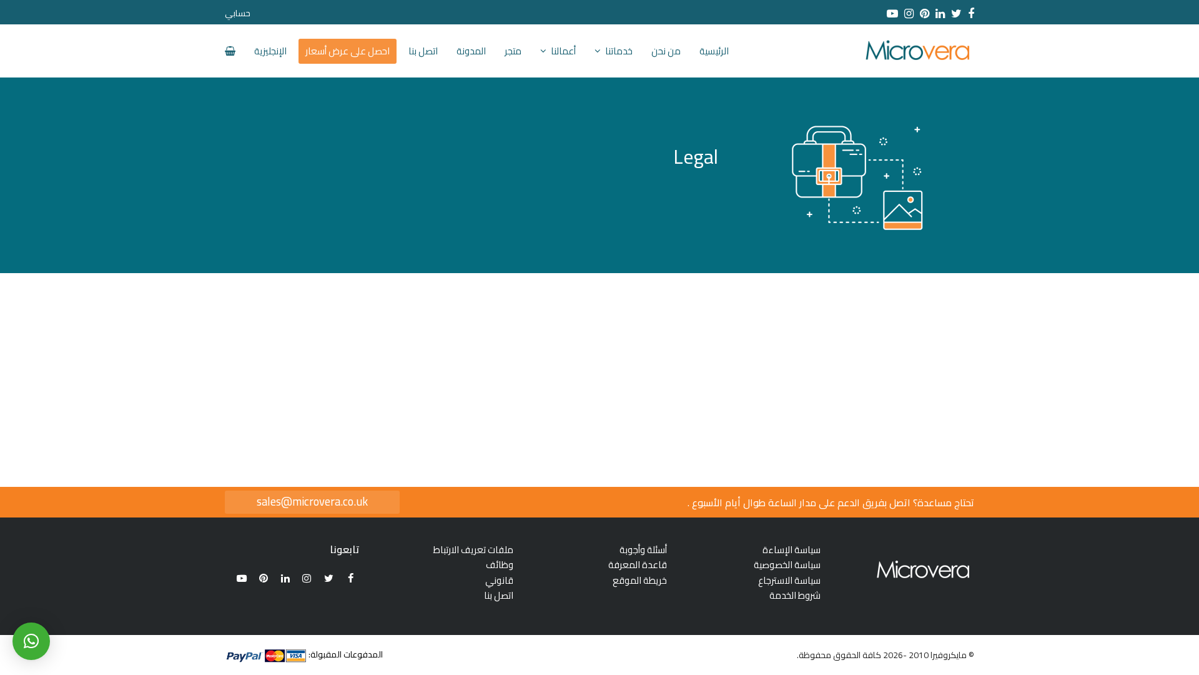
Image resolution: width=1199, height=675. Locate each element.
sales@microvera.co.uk (312, 501)
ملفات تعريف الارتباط (473, 550)
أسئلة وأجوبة (643, 550)
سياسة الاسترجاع (789, 580)
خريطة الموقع (640, 580)
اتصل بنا (498, 595)
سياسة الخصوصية (787, 565)
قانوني (499, 580)
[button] (31, 641)
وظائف (499, 565)
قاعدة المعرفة (637, 565)
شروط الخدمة (795, 595)
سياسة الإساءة (791, 550)
